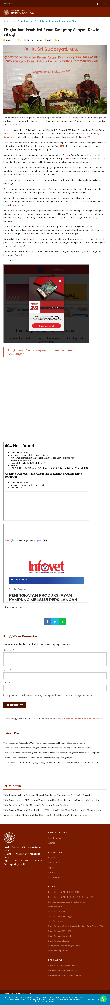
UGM (47, 130)
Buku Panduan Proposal (59, 936)
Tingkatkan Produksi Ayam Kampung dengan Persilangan (39, 352)
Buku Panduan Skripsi (58, 941)
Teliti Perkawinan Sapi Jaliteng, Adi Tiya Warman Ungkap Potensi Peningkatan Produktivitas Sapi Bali (51, 752)
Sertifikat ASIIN (55, 921)
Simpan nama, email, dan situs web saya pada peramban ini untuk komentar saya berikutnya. (49, 695)
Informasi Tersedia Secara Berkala (64, 975)
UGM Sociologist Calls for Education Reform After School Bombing (35, 805)
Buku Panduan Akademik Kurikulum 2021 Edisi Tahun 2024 (75, 926)
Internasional (54, 877)
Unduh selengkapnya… (59, 950)
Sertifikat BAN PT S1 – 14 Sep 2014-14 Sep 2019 (70, 897)
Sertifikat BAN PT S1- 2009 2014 (63, 892)
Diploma (52, 867)
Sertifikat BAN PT (56, 911)
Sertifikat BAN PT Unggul (60, 916)
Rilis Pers (17, 21)
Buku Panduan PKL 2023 (59, 931)
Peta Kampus (54, 838)
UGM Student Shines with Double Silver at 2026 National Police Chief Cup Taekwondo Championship (52, 810)
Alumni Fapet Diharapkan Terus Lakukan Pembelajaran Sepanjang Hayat (37, 757)
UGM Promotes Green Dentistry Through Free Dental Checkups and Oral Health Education (47, 795)
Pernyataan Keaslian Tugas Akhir (64, 945)
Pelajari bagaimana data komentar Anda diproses (79, 718)
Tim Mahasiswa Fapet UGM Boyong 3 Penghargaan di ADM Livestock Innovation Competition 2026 (50, 762)
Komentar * (8, 650)
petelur (65, 117)
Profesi (51, 872)
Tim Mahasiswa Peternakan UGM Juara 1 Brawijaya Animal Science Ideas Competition (44, 743)
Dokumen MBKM (56, 906)
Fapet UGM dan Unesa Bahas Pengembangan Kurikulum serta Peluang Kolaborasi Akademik (47, 747)
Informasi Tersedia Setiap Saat (62, 970)
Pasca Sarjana (54, 862)
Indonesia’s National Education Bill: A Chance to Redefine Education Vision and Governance (46, 815)
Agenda (51, 842)
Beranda (7, 21)
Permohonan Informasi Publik (62, 965)
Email (5, 682)
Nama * (7, 670)
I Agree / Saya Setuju (96, 999)
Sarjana (51, 857)
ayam (26, 117)
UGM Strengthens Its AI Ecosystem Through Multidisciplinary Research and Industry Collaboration (51, 800)
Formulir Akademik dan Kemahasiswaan (67, 902)
